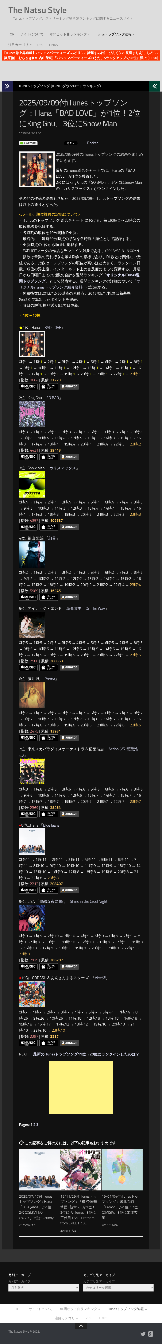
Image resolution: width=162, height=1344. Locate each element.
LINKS (53, 45)
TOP (11, 34)
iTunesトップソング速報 (114, 34)
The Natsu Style (37, 10)
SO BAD (52, 397)
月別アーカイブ (19, 1281)
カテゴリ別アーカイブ (99, 1281)
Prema (50, 678)
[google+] (151, 1334)
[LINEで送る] (28, 143)
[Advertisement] (81, 70)
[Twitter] (143, 1334)
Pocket (92, 143)
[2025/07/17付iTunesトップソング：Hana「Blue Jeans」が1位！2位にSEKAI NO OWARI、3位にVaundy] (39, 1169)
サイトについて (32, 34)
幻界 (52, 538)
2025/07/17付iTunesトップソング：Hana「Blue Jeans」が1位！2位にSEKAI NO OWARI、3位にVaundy (37, 1207)
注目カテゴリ (18, 45)
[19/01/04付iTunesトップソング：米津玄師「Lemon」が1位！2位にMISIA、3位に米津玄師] (122, 1169)
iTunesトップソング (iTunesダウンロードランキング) (60, 86)
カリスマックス (62, 468)
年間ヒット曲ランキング (68, 34)
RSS (40, 45)
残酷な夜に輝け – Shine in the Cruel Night (73, 901)
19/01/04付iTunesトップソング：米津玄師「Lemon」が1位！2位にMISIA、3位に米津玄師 (120, 1207)
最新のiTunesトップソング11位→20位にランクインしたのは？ (86, 1054)
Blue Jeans (51, 825)
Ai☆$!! (100, 978)
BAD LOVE (53, 327)
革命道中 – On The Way (85, 608)
